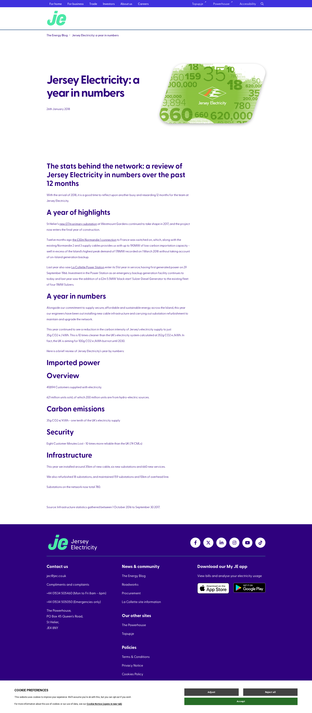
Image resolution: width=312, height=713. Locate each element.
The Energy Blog (57, 35)
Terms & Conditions (136, 656)
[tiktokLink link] (260, 543)
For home (55, 4)
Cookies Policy (132, 674)
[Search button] (262, 3)
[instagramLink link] (234, 543)
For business (76, 4)
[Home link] (57, 18)
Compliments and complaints (68, 584)
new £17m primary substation (78, 224)
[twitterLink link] (208, 543)
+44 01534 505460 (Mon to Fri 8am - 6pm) (76, 593)
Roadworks (130, 584)
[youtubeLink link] (247, 543)
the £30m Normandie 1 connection (94, 240)
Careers (143, 4)
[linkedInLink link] (221, 543)
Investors (109, 4)
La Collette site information (141, 601)
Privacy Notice (132, 665)
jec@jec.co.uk (56, 575)
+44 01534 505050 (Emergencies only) (74, 601)
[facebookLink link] (195, 543)
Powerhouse (221, 4)
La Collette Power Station (87, 267)
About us (126, 4)
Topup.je (197, 4)
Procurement (131, 593)
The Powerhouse (134, 624)
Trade (93, 4)
